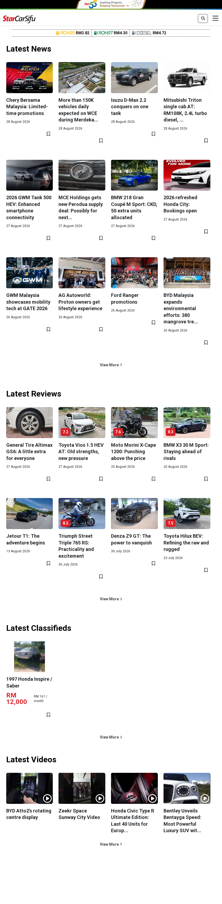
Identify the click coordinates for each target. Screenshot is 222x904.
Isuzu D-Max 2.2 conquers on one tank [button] (129, 106)
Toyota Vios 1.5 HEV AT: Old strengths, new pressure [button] (81, 451)
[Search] (203, 18)
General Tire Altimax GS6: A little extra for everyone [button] (29, 451)
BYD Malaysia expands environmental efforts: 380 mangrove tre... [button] (181, 308)
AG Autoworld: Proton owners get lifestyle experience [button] (80, 301)
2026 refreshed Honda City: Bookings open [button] (180, 204)
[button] (111, 365)
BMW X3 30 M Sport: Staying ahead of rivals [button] (186, 451)
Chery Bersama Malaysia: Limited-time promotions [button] (27, 106)
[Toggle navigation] (215, 18)
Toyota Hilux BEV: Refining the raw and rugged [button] (186, 542)
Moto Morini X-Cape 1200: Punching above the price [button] (133, 451)
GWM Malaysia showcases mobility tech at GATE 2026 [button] (28, 301)
